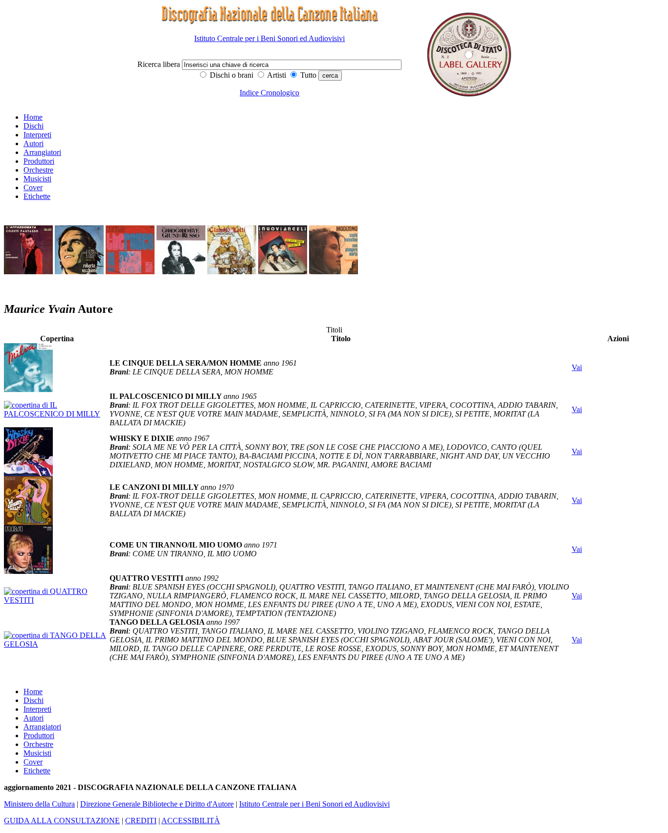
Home (33, 117)
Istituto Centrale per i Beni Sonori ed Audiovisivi (269, 38)
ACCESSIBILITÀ (190, 820)
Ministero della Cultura (39, 804)
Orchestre (38, 170)
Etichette (36, 196)
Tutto (307, 75)
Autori (33, 143)
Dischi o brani (230, 75)
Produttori (38, 161)
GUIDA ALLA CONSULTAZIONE (62, 820)
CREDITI (140, 820)
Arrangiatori (42, 152)
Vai (577, 367)
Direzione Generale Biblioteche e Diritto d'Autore (157, 804)
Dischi (33, 126)
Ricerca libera (159, 64)
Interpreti (37, 135)
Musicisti (37, 179)
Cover (33, 187)
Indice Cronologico (269, 92)
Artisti (276, 75)
